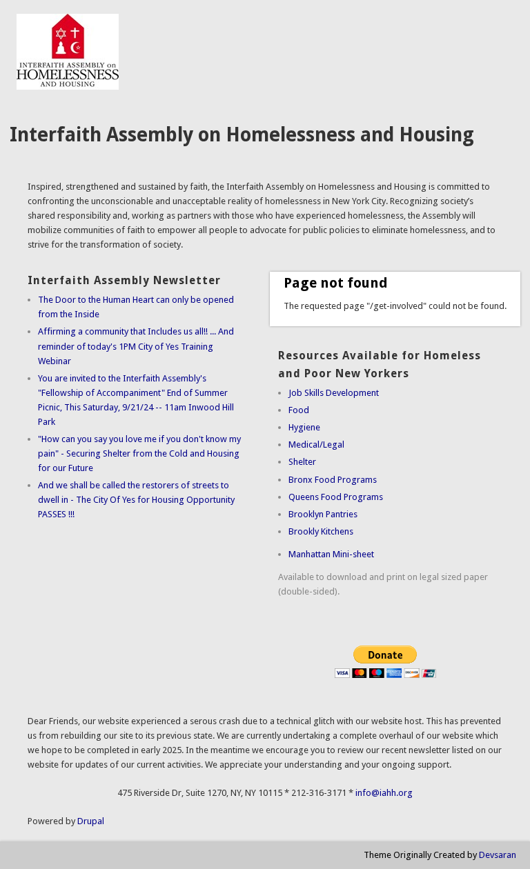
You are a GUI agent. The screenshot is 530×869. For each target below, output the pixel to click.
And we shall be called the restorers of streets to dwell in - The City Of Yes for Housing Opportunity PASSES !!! (136, 499)
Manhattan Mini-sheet (331, 554)
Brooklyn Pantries (322, 514)
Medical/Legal (316, 444)
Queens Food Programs (335, 497)
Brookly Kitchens (320, 531)
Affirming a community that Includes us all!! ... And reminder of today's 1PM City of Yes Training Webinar (136, 346)
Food (298, 410)
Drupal (90, 821)
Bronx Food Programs (332, 480)
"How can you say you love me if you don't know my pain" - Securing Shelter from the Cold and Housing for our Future (139, 453)
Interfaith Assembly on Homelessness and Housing (242, 134)
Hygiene (304, 427)
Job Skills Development (333, 393)
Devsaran (497, 855)
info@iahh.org (384, 793)
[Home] (68, 86)
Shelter (302, 462)
